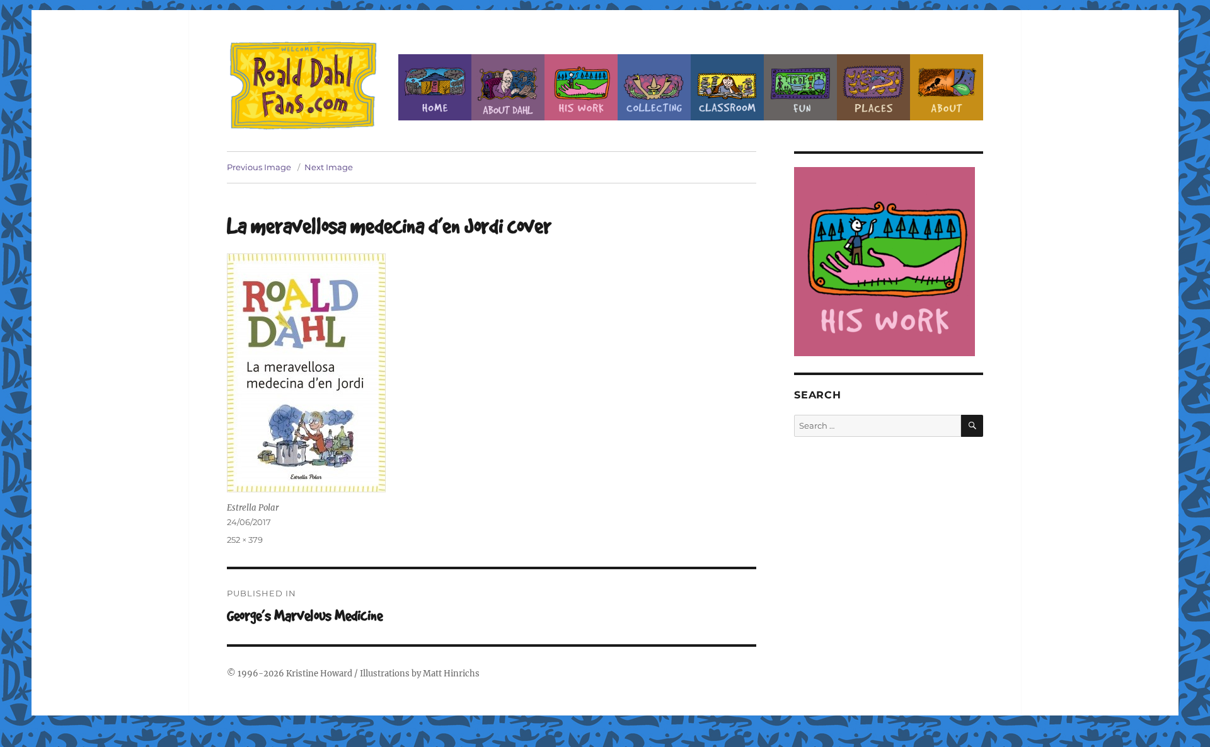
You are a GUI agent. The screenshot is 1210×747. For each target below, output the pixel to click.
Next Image (328, 167)
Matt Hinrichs (451, 673)
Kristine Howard (319, 673)
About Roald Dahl (507, 87)
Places (873, 87)
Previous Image (259, 167)
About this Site (946, 87)
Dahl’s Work (581, 87)
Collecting (654, 87)
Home (434, 87)
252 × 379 (245, 540)
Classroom (727, 87)
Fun (800, 87)
